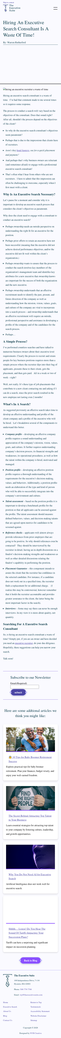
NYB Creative (36, 1033)
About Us (7, 1011)
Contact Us (7, 1020)
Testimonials (35, 1006)
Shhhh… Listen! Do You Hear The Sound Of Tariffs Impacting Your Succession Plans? (27, 933)
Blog (5, 1015)
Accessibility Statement (40, 1011)
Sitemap (33, 1020)
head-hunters (23, 150)
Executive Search (10, 1006)
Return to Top (36, 1002)
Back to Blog (30, 960)
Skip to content (8, 2)
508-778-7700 (26, 989)
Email (18, 683)
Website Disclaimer (38, 1015)
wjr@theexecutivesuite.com (31, 994)
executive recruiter (24, 643)
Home (5, 1002)
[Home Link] (11, 8)
